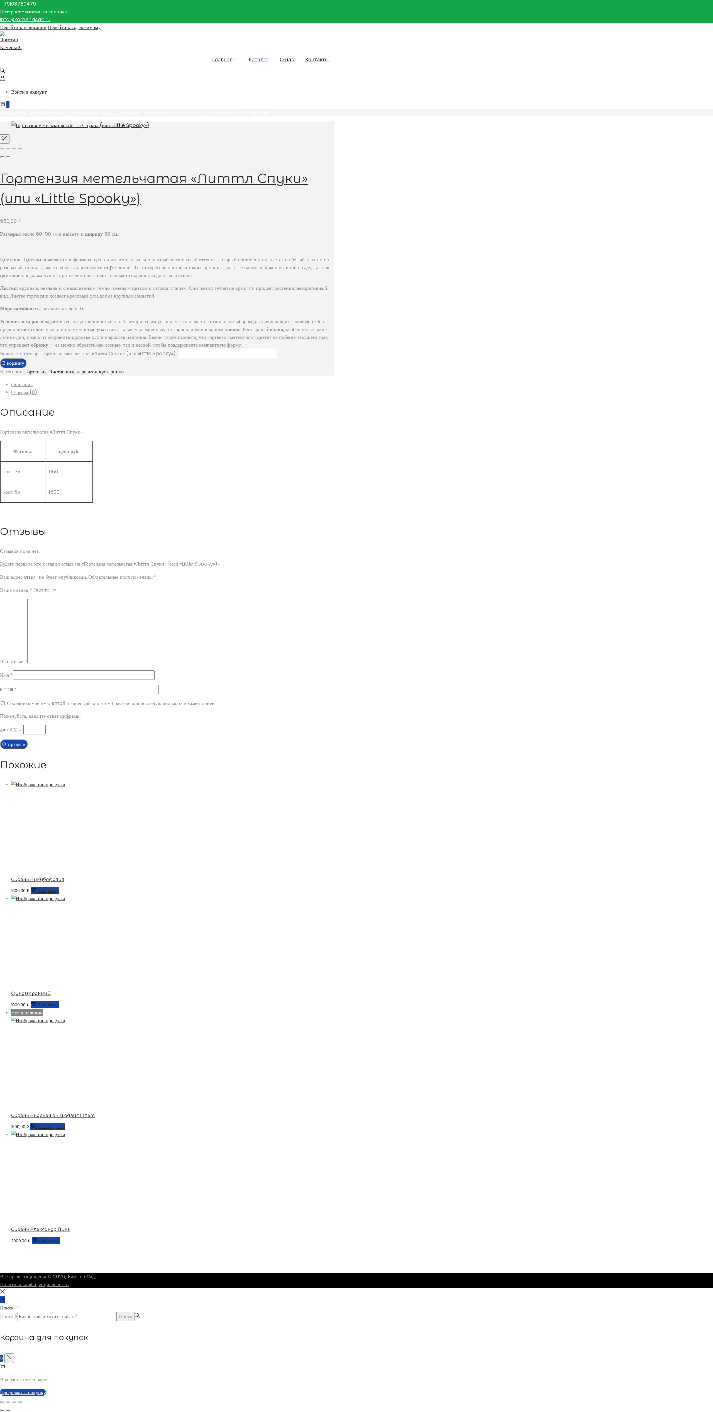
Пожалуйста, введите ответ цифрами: (40, 715)
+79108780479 (18, 3)
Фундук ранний (31, 993)
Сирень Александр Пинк (40, 1229)
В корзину (13, 362)
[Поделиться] (14, 1402)
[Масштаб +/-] (2, 1402)
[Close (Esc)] (2, 149)
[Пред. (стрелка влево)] (2, 1410)
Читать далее (51, 1126)
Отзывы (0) (24, 392)
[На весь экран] (8, 1402)
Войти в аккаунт (29, 91)
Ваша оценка (16, 589)
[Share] (8, 149)
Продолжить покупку (23, 1392)
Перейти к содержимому (74, 27)
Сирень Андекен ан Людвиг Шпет (53, 1115)
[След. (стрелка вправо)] (8, 1410)
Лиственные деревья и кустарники (76, 112)
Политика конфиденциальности (34, 1284)
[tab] (172, 384)
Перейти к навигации (23, 27)
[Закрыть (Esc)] (20, 1402)
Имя (6, 674)
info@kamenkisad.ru (25, 19)
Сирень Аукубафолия (37, 879)
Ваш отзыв (13, 661)
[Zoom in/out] (20, 149)
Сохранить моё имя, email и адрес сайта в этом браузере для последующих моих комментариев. (111, 703)
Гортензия (127, 112)
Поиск (126, 1316)
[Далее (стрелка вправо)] (8, 157)
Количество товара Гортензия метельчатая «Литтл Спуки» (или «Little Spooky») (88, 353)
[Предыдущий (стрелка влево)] (2, 157)
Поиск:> (9, 1316)
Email (8, 689)
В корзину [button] (48, 890)
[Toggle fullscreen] (14, 149)
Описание (22, 384)
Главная (8, 112)
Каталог (27, 112)
